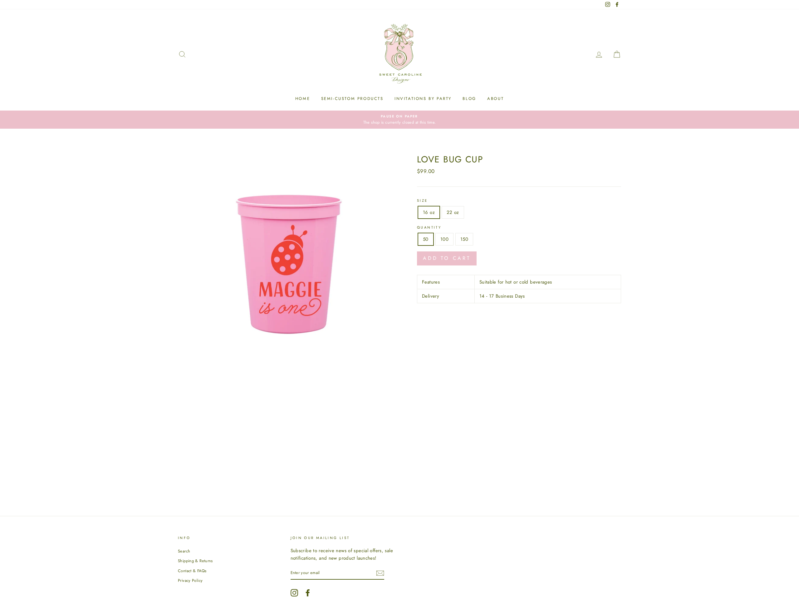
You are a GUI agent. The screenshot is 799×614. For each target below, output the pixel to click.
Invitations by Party (423, 99)
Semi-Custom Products (352, 99)
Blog (469, 99)
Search (184, 551)
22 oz (453, 212)
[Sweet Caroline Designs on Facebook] (307, 593)
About (495, 99)
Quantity (429, 227)
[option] (399, 120)
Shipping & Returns (195, 561)
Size (422, 200)
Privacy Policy (190, 580)
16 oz (429, 212)
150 (464, 239)
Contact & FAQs (192, 571)
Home (302, 99)
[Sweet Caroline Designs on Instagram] (294, 593)
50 (426, 239)
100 (444, 239)
